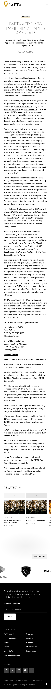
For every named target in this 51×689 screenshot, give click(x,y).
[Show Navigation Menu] (47, 4)
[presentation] (14, 495)
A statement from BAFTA (36, 502)
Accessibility (8, 680)
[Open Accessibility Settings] (46, 684)
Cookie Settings (36, 680)
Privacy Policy (21, 680)
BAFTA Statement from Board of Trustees (13, 503)
